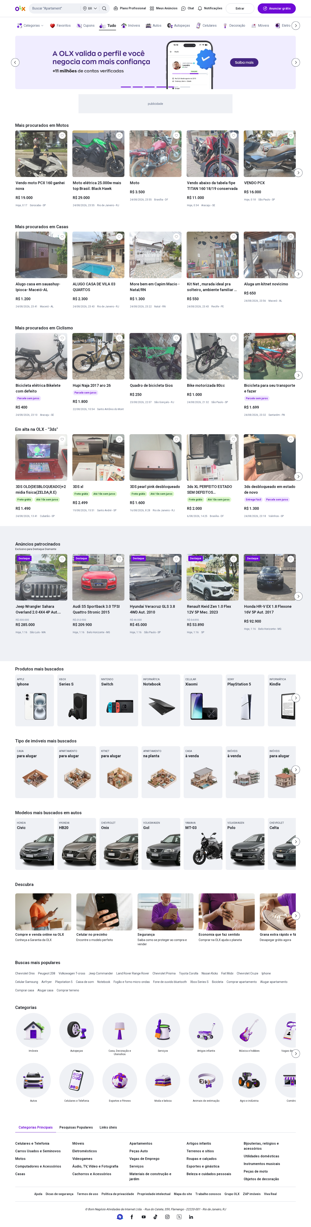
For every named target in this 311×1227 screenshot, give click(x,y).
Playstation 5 (64, 982)
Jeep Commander (101, 973)
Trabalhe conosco (208, 1194)
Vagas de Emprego (144, 1159)
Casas (20, 1174)
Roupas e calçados (202, 1159)
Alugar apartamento (274, 982)
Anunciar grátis (280, 8)
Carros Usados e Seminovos (38, 1151)
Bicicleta (217, 982)
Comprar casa (24, 990)
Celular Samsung (26, 982)
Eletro (286, 25)
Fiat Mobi (227, 973)
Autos (157, 25)
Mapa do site (183, 1194)
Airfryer (46, 982)
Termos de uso (87, 1194)
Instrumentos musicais (262, 1164)
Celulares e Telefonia (32, 1143)
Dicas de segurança (59, 1194)
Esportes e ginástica (203, 1166)
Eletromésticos (84, 1151)
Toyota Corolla (188, 973)
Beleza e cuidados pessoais (209, 1174)
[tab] (35, 1127)
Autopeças (182, 25)
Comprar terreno (68, 990)
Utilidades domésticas (261, 1156)
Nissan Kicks (210, 973)
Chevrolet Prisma (164, 973)
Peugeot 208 (46, 973)
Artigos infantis (199, 1143)
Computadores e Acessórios (38, 1166)
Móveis (263, 25)
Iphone (266, 973)
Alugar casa (45, 990)
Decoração (237, 25)
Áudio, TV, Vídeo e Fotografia (95, 1166)
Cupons (89, 25)
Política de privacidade (118, 1194)
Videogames (82, 1159)
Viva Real (270, 1194)
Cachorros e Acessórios (91, 1174)
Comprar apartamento (242, 982)
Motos (20, 1159)
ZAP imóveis (252, 1194)
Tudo (111, 25)
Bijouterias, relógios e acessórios (261, 1146)
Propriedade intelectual (154, 1194)
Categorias (32, 25)
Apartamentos (140, 1143)
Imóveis (134, 25)
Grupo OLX (231, 1194)
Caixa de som (85, 982)
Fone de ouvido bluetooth (170, 982)
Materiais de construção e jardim (150, 1176)
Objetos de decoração (261, 1179)
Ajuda (38, 1194)
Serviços (136, 1166)
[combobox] (69, 8)
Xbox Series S (199, 982)
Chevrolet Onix (25, 973)
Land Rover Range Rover (132, 973)
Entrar (240, 8)
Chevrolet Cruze (247, 973)
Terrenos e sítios (200, 1151)
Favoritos (64, 25)
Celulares (210, 25)
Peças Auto (138, 1151)
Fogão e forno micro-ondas (132, 982)
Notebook (103, 982)
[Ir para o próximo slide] (298, 173)
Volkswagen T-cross (72, 973)
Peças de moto (256, 1171)
